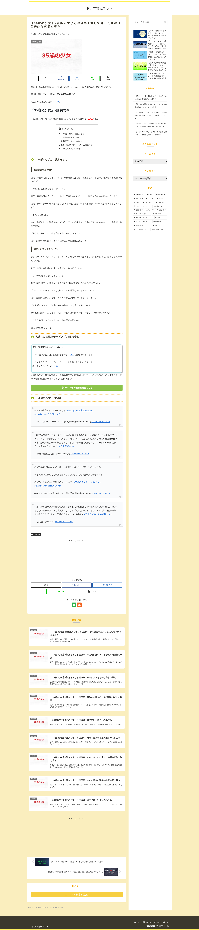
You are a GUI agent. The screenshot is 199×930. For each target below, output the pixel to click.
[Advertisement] (77, 558)
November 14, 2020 (79, 454)
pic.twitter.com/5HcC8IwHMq (47, 486)
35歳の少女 (36, 535)
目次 (64, 128)
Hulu (56, 102)
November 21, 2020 (100, 422)
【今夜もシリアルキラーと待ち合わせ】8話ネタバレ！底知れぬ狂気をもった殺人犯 (151, 125)
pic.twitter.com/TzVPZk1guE (47, 414)
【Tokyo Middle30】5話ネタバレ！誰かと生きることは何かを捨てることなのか (151, 133)
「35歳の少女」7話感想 (71, 149)
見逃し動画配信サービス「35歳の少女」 (77, 145)
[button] (107, 78)
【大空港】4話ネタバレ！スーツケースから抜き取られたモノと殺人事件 (151, 105)
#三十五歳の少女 (85, 410)
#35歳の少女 (71, 410)
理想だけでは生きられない (74, 141)
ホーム (136, 922)
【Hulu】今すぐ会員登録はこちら (76, 387)
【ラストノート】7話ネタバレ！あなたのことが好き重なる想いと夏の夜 (151, 97)
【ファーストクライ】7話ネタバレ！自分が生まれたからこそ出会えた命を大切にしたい (151, 115)
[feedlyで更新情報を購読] (74, 605)
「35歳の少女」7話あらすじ (72, 134)
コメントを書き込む (77, 894)
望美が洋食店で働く (71, 137)
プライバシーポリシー (162, 922)
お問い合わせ (146, 922)
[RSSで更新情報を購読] (79, 605)
